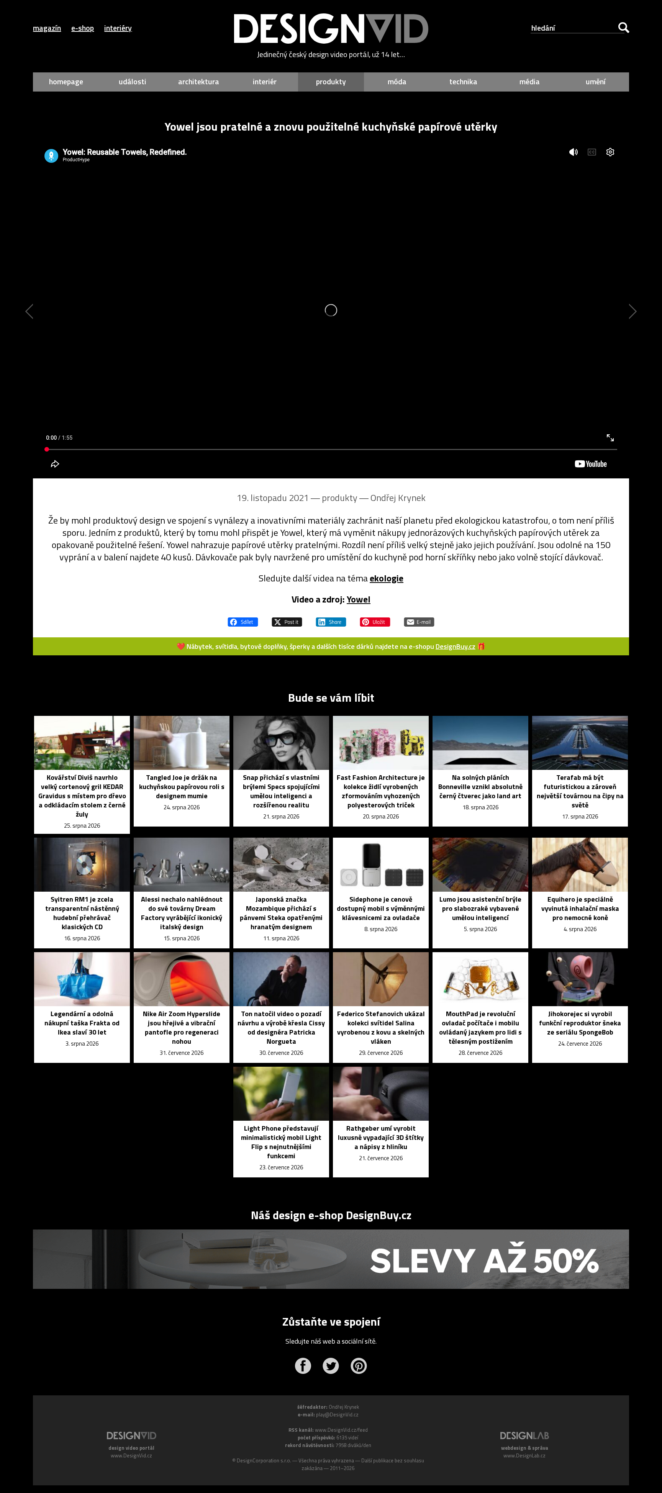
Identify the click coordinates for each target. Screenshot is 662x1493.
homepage (66, 81)
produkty (331, 81)
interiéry (118, 28)
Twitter (331, 1366)
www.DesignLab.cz (524, 1455)
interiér (265, 81)
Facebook (303, 1366)
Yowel (358, 599)
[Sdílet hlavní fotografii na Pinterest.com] (375, 618)
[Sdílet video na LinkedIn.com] (331, 618)
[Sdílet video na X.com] (287, 618)
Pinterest (359, 1366)
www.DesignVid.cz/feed (341, 1430)
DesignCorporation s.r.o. (264, 1460)
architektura (198, 81)
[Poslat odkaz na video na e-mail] (419, 618)
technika (463, 81)
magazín (47, 28)
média (529, 81)
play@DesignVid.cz (337, 1414)
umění (596, 81)
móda (397, 81)
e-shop (82, 28)
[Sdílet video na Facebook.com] (243, 618)
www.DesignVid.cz (131, 1455)
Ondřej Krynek (398, 497)
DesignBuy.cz (455, 646)
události (132, 81)
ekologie (386, 578)
